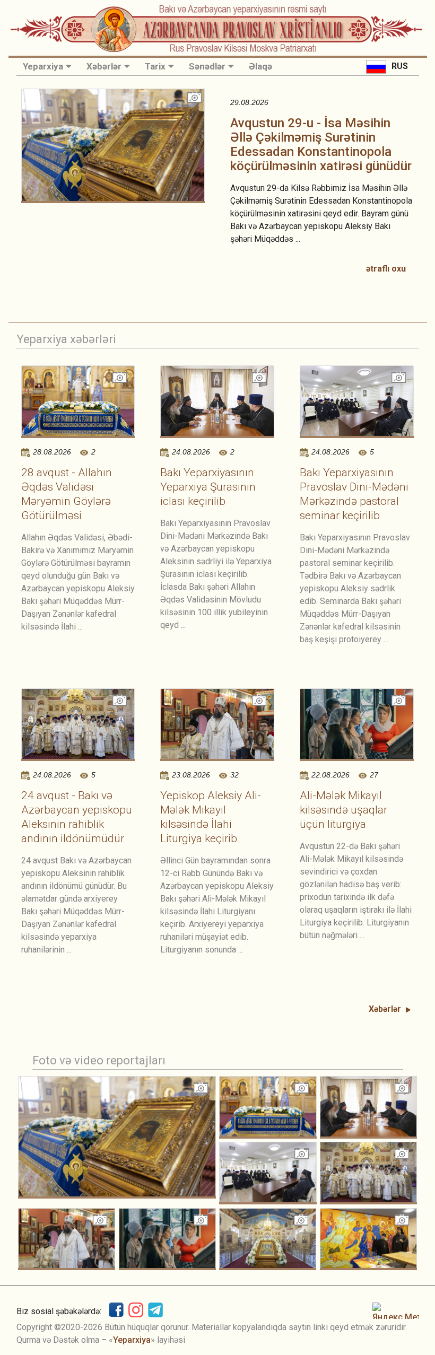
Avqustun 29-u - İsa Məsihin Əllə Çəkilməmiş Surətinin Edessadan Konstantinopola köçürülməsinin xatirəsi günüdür (321, 144)
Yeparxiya (43, 66)
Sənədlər (207, 66)
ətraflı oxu (386, 269)
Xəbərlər (103, 66)
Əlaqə (260, 66)
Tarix (155, 66)
